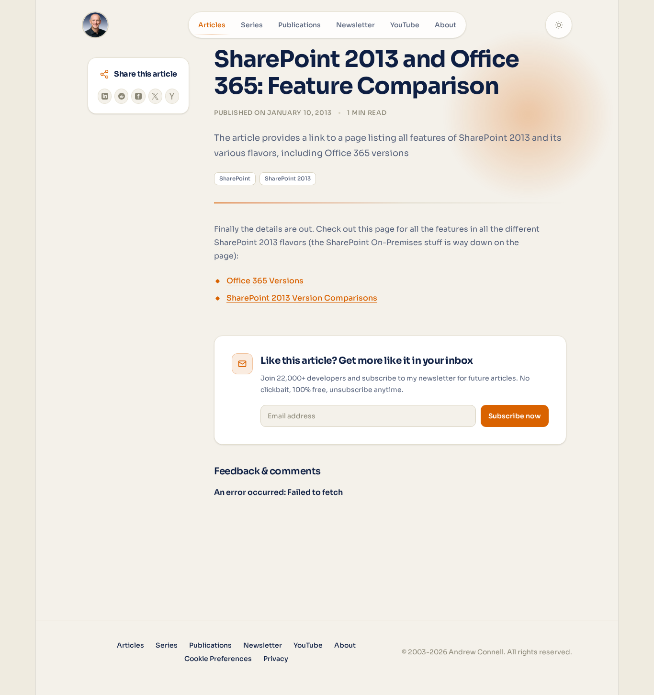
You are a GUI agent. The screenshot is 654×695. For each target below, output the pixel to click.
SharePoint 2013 (288, 178)
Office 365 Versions (265, 281)
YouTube (404, 25)
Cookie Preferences (218, 658)
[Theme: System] (558, 24)
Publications (299, 25)
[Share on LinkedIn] (105, 96)
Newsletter (355, 25)
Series (252, 25)
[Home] (95, 24)
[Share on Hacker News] (172, 96)
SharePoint (234, 178)
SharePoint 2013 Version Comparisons (301, 298)
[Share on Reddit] (121, 96)
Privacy (275, 658)
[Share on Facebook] (138, 96)
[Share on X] (155, 96)
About (445, 25)
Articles (212, 25)
